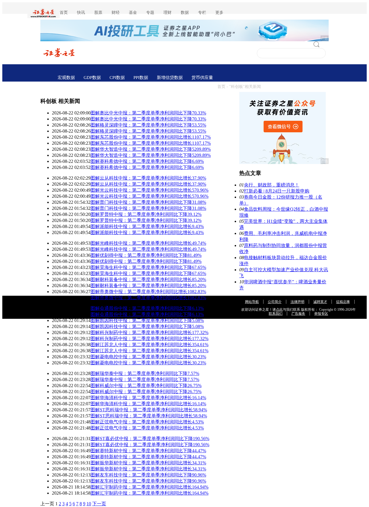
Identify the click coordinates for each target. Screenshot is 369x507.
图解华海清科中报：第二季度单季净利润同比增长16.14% (148, 397)
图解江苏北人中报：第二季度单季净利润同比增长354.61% (149, 344)
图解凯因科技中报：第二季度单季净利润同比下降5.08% (147, 320)
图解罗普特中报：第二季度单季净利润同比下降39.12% (146, 214)
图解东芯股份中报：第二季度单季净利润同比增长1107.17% (151, 137)
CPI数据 (117, 77)
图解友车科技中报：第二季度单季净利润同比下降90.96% (148, 474)
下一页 (99, 503)
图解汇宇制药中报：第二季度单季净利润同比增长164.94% (149, 487)
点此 (279, 310)
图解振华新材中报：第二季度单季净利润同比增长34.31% (148, 462)
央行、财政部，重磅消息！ (271, 184)
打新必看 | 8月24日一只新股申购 (276, 191)
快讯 (81, 12)
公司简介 (275, 302)
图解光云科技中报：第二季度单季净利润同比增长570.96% (149, 190)
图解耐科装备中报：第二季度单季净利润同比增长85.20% (148, 279)
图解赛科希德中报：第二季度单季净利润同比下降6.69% (147, 161)
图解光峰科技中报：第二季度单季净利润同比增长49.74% (148, 243)
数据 (185, 12)
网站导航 (252, 302)
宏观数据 (66, 77)
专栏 (202, 12)
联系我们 (276, 314)
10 (88, 503)
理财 (167, 12)
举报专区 (321, 314)
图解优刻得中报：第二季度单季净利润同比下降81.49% (146, 255)
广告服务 (298, 314)
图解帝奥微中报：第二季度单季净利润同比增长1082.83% (148, 291)
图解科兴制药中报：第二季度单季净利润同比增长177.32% (149, 332)
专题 (150, 12)
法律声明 (297, 302)
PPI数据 (140, 77)
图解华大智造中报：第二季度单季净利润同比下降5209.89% (151, 149)
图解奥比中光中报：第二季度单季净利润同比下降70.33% (148, 112)
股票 (98, 12)
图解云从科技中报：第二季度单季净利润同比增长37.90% (148, 178)
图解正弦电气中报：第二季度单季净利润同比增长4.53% (147, 421)
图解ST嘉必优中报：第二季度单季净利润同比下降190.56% (150, 438)
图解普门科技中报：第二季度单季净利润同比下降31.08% (148, 202)
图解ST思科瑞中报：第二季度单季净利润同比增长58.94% (149, 409)
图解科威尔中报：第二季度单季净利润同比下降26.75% (146, 385)
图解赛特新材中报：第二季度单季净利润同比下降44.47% (148, 450)
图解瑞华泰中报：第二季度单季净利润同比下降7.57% (145, 373)
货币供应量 (202, 77)
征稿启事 (343, 302)
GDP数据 (92, 77)
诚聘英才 (320, 302)
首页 (64, 12)
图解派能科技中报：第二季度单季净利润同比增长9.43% (147, 226)
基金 (133, 12)
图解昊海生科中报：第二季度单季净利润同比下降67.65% (148, 267)
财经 (116, 12)
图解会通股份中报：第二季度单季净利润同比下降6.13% (147, 308)
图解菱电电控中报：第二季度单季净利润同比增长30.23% (148, 356)
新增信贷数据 (170, 77)
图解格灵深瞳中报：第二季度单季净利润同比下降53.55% (148, 124)
